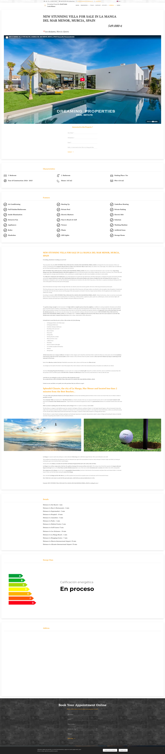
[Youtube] (56, 1)
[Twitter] (46, 1)
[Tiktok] (50, 1)
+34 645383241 (98, 1)
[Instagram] (48, 1)
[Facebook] (44, 1)
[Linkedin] (52, 1)
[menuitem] (77, 5)
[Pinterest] (54, 1)
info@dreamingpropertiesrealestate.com (85, 1)
